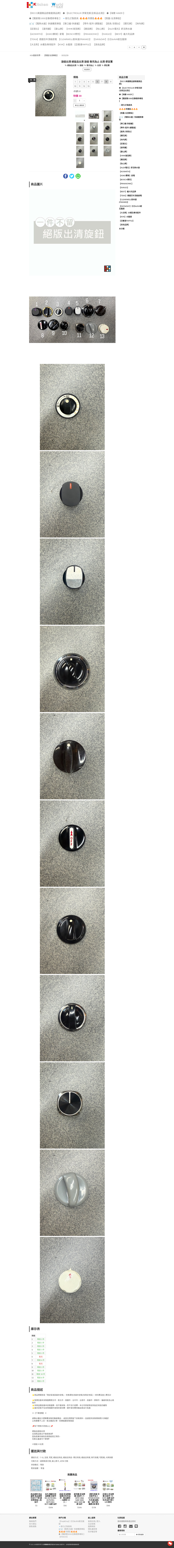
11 (79, 86)
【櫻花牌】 (127, 24)
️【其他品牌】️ (99, 45)
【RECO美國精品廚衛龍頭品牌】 (45, 13)
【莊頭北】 (34, 29)
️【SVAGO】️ (107, 34)
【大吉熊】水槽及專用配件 (42, 45)
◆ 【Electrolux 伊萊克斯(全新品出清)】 (84, 13)
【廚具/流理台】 (113, 24)
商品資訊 (87, 69)
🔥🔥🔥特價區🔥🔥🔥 (91, 18)
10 (75, 86)
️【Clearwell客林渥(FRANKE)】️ (75, 39)
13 (88, 86)
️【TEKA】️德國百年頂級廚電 (43, 39)
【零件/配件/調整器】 (93, 24)
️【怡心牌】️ (100, 29)
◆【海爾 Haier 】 (116, 13)
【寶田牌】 (88, 29)
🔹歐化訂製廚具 (71, 18)
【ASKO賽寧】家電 (54, 34)
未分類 (121, 229)
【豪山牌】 (58, 29)
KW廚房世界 (35, 55)
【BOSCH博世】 (73, 34)
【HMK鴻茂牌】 (73, 29)
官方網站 (32, 1524)
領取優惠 (141, 1534)
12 (84, 86)
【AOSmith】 (36, 34)
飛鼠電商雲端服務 (72, 1544)
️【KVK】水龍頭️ (64, 45)
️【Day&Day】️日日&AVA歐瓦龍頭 (110, 39)
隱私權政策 (92, 1529)
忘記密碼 (91, 1524)
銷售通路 (32, 1526)
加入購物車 (80, 105)
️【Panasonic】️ (91, 34)
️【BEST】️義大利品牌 (124, 34)
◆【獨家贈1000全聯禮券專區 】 (45, 18)
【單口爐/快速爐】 (71, 24)
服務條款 (91, 1526)
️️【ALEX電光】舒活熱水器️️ (119, 29)
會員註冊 (91, 1521)
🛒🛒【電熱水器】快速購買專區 (45, 24)
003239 (65, 55)
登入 (98, 1521)
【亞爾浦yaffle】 (82, 45)
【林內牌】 (140, 24)
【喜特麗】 (46, 29)
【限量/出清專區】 (113, 18)
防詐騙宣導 (92, 1531)
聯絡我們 (32, 1521)
